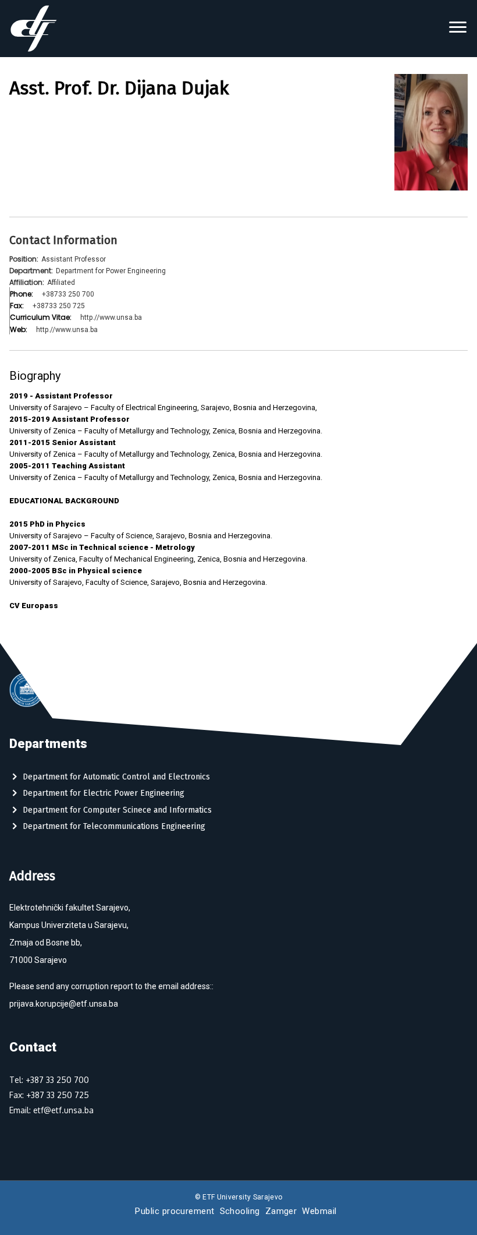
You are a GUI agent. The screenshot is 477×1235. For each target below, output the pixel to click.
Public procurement (174, 1211)
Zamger (281, 1211)
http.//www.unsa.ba (111, 317)
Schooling (240, 1211)
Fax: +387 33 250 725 (49, 1095)
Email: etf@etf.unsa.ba (51, 1110)
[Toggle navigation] (457, 28)
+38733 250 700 (68, 294)
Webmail (319, 1211)
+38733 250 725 (59, 306)
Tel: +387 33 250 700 (49, 1080)
